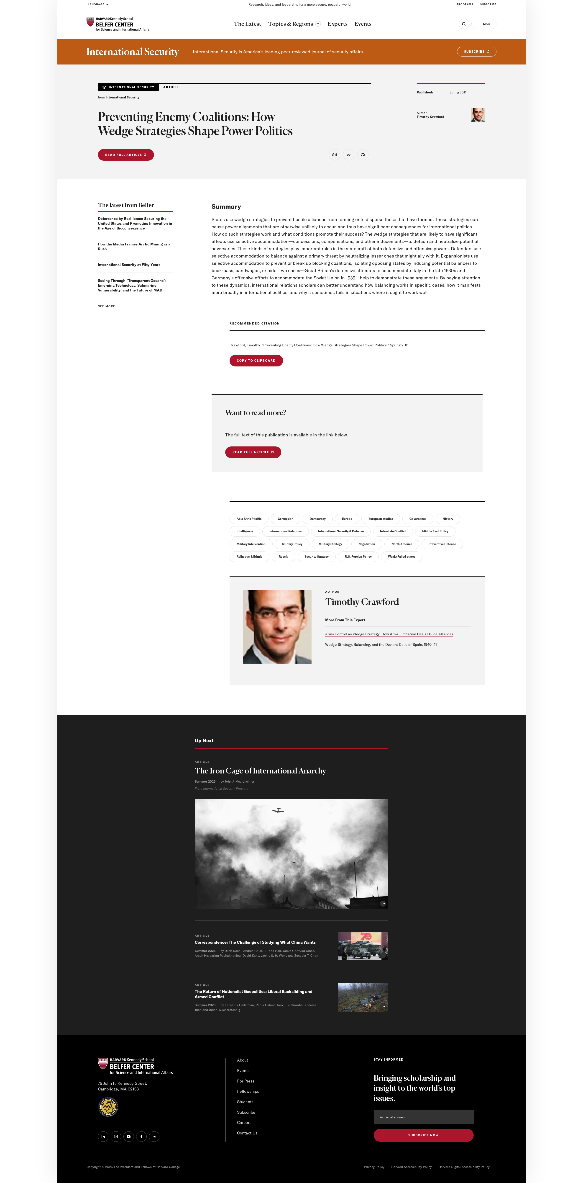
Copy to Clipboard (256, 360)
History (448, 519)
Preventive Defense (442, 544)
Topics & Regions (294, 23)
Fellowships (248, 1091)
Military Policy (292, 544)
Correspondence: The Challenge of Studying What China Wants (255, 942)
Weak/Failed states (401, 556)
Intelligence (245, 531)
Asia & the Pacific (249, 519)
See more (106, 306)
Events (243, 1070)
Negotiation (366, 544)
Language (96, 4)
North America (401, 544)
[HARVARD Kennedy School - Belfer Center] (118, 24)
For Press (246, 1081)
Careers (244, 1122)
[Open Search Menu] (464, 24)
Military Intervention (251, 544)
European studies (380, 519)
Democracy (318, 519)
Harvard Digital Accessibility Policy (464, 1167)
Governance (417, 519)
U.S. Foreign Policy (358, 556)
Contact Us (247, 1133)
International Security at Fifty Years (129, 264)
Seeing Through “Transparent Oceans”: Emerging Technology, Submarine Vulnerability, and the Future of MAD (132, 285)
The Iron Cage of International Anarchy (260, 770)
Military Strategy (330, 544)
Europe (347, 519)
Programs (465, 4)
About (242, 1060)
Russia (283, 556)
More (487, 24)
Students (245, 1101)
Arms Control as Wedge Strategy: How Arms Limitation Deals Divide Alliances (389, 634)
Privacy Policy (374, 1167)
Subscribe (488, 4)
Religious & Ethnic (249, 556)
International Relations (285, 531)
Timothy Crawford (430, 117)
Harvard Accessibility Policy (411, 1167)
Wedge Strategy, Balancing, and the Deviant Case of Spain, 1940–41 (381, 644)
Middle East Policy (435, 531)
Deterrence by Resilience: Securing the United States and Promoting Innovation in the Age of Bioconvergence (135, 223)
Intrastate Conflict (393, 531)
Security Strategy (317, 556)
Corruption (285, 519)
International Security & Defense (341, 531)
